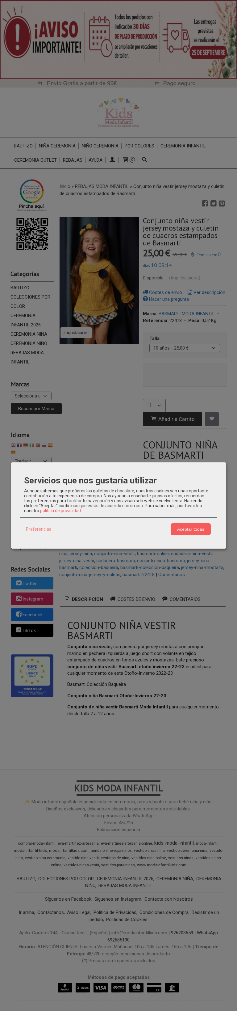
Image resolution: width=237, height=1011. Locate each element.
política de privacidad (60, 510)
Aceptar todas (190, 529)
